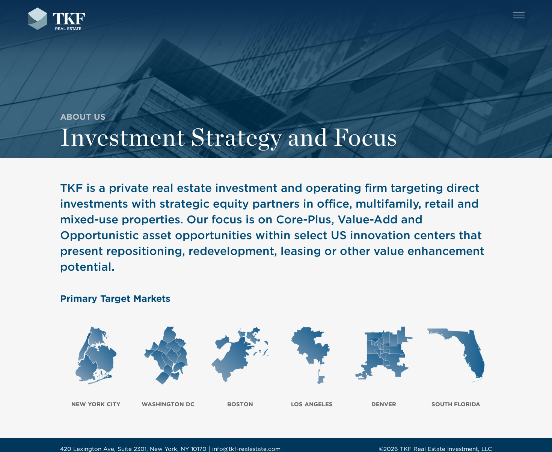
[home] (56, 20)
